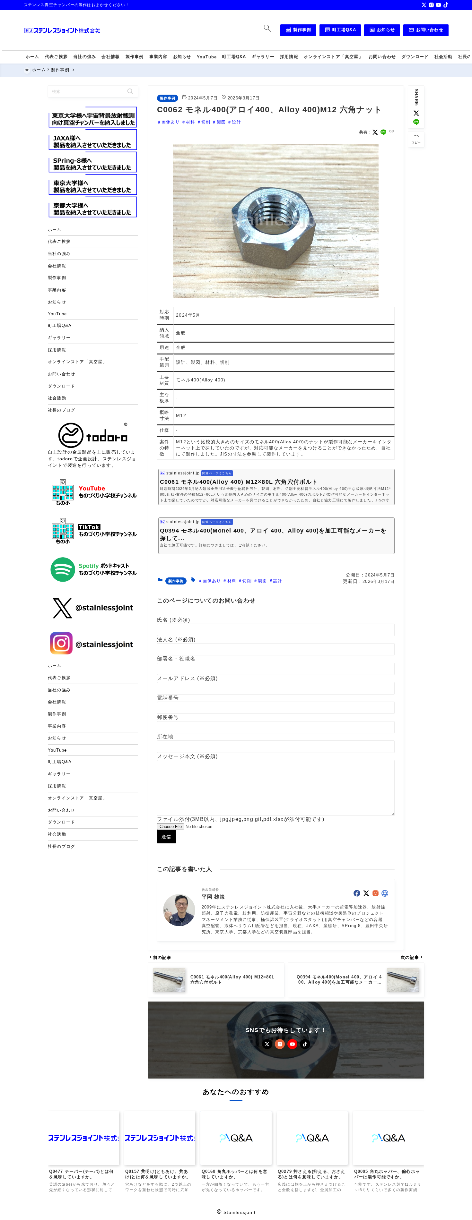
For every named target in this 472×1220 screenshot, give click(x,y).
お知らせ (382, 30)
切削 (205, 122)
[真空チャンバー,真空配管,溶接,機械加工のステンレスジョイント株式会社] (62, 30)
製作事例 (298, 30)
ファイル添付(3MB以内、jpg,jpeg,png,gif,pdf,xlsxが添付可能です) (240, 819)
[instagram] (431, 5)
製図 (221, 122)
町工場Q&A (340, 30)
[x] (424, 5)
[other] (384, 893)
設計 (236, 122)
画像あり (171, 122)
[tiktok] (446, 5)
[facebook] (357, 893)
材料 (190, 122)
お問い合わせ (425, 30)
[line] (416, 122)
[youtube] (438, 5)
